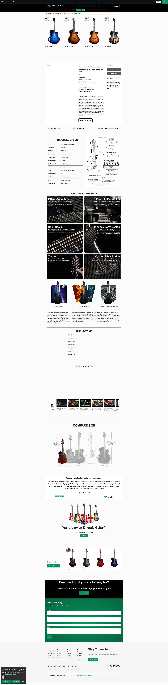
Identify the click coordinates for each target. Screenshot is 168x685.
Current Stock (96, 66)
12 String (100, 66)
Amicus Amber (70, 568)
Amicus (91, 66)
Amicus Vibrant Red (99, 568)
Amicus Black (84, 568)
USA (76, 13)
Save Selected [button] (16, 681)
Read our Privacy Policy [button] (10, 674)
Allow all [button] (7, 681)
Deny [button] (23, 681)
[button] (3, 676)
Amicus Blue (111, 568)
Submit (49, 637)
